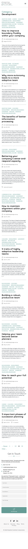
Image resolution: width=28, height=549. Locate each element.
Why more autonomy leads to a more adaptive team (13, 78)
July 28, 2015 (7, 127)
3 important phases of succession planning (14, 415)
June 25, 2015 (7, 216)
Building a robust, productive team (11, 296)
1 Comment (15, 422)
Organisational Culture (9, 24)
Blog (18, 524)
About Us (6, 524)
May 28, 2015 (7, 303)
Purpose (18, 199)
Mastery (11, 111)
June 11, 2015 (7, 259)
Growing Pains (20, 405)
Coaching (21, 19)
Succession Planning (8, 410)
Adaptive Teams (6, 19)
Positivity (5, 199)
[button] (25, 3)
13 (15, 446)
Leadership (19, 22)
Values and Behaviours (9, 27)
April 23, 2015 (7, 383)
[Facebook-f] (11, 521)
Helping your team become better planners (12, 336)
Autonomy (15, 63)
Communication (7, 20)
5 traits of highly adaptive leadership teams (12, 251)
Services (12, 524)
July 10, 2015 (7, 166)
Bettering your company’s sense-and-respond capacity (14, 158)
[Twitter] (14, 521)
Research (4, 25)
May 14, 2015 (7, 344)
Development (17, 20)
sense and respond (8, 187)
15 (22, 446)
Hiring (4, 407)
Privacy (14, 525)
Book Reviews (6, 283)
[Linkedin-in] (17, 521)
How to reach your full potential (14, 376)
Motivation (5, 68)
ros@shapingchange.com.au (11, 39)
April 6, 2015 (7, 422)
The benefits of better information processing (14, 119)
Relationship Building (8, 201)
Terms (22, 524)
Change (14, 19)
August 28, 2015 (7, 41)
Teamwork (11, 25)
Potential (21, 24)
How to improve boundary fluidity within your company (13, 33)
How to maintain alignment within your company (14, 208)
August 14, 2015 (7, 86)
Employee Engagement (8, 22)
